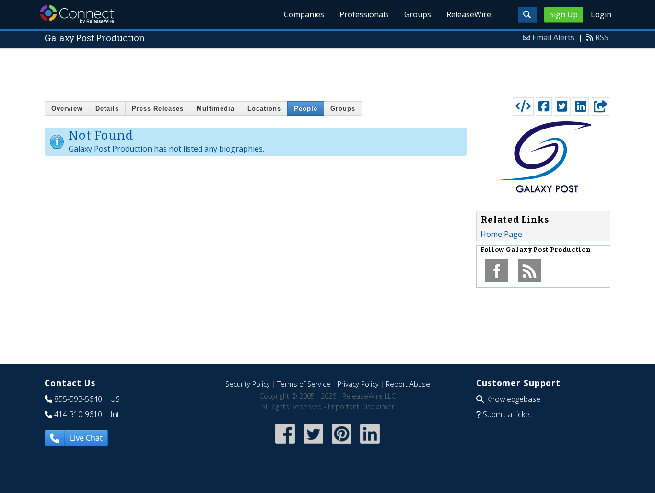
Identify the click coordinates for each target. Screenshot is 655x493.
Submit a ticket (507, 414)
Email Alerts (553, 37)
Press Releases (158, 108)
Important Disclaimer (361, 406)
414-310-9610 (78, 414)
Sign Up (564, 14)
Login (601, 14)
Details (107, 108)
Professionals (364, 14)
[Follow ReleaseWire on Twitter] (313, 444)
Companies (304, 14)
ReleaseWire (468, 14)
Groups (417, 14)
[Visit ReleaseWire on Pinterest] (341, 444)
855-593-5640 (78, 399)
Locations (264, 108)
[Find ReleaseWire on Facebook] (285, 444)
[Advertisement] (327, 71)
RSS (601, 37)
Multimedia (215, 108)
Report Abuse (408, 383)
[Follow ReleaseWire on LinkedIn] (370, 444)
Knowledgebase (513, 399)
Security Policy (247, 383)
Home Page (501, 234)
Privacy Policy (358, 383)
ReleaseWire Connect (77, 14)
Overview (66, 108)
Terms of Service (303, 383)
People (305, 108)
